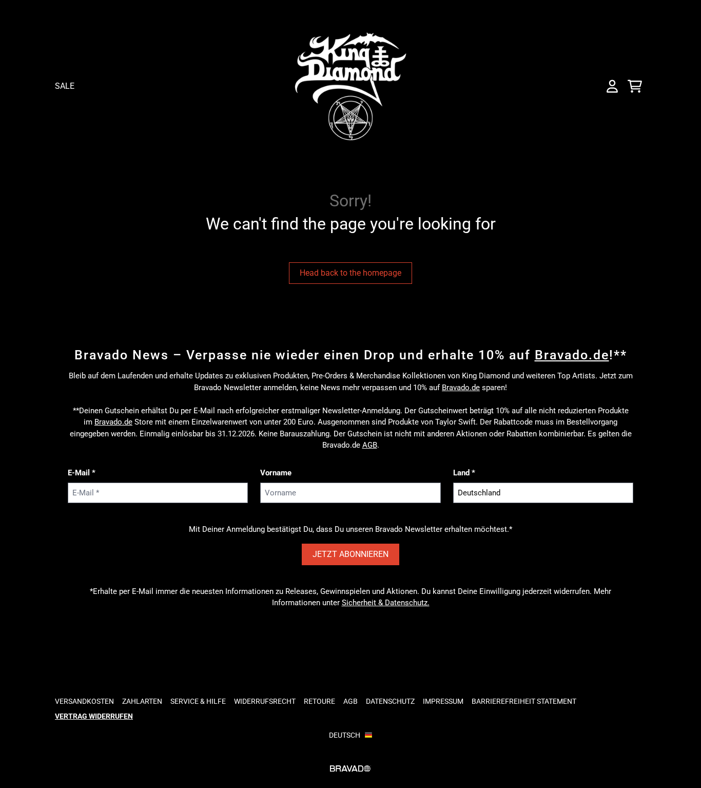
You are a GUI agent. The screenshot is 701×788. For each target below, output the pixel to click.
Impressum (443, 701)
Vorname (275, 472)
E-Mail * (81, 472)
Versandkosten (84, 701)
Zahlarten (142, 701)
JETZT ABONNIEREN (350, 554)
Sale (64, 86)
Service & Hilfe (198, 701)
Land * (464, 472)
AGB (369, 445)
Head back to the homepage (350, 273)
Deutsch (344, 735)
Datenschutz (390, 701)
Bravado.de (572, 355)
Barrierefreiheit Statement (524, 701)
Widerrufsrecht (265, 701)
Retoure (319, 701)
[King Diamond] (350, 86)
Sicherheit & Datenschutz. (386, 602)
